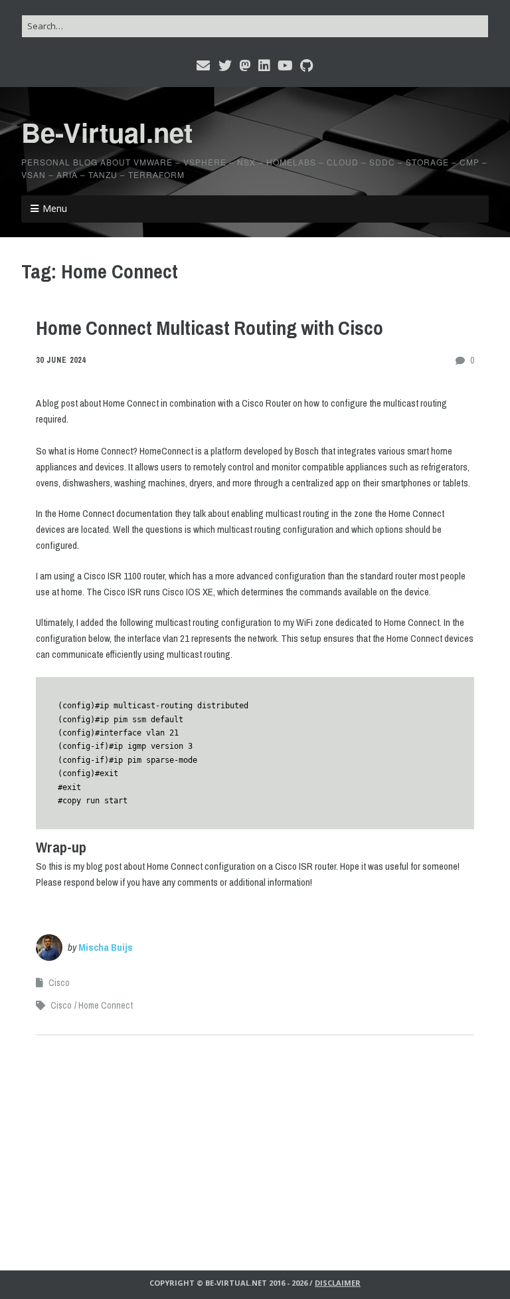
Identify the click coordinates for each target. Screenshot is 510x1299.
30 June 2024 (61, 360)
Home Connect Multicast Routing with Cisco (209, 327)
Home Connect (105, 1005)
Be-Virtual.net (107, 132)
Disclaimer (338, 1283)
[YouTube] (285, 65)
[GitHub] (306, 65)
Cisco (59, 983)
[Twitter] (225, 65)
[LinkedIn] (264, 65)
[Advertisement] (255, 1143)
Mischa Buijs (105, 947)
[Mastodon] (245, 65)
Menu (54, 208)
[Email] (204, 65)
